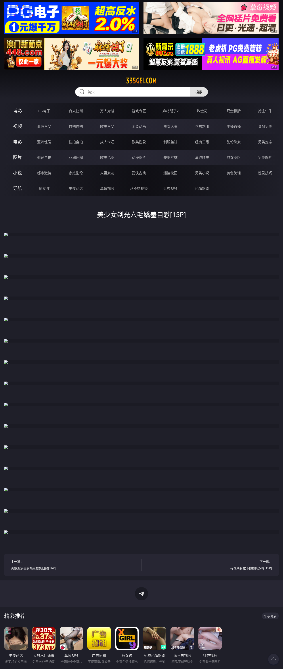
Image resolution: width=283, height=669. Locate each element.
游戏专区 (139, 111)
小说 (17, 173)
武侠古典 (139, 173)
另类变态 (265, 142)
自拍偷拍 (76, 126)
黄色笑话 (234, 173)
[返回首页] (273, 659)
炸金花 (202, 111)
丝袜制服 (202, 126)
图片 (17, 157)
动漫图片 (139, 157)
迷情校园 (170, 173)
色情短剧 (202, 188)
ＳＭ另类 (265, 126)
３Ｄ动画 (139, 126)
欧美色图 (107, 157)
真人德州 (76, 111)
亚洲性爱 (44, 142)
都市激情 (44, 173)
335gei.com (141, 80)
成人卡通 (107, 142)
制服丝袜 (170, 142)
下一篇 (251, 564)
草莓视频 (107, 188)
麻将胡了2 (171, 111)
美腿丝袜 (170, 157)
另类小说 (202, 173)
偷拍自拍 (76, 142)
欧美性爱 (139, 142)
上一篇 (33, 564)
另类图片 (265, 157)
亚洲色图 (76, 157)
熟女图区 (234, 157)
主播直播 (234, 126)
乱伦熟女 (234, 142)
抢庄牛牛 (265, 111)
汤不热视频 (139, 188)
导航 (17, 188)
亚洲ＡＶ (44, 126)
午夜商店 (76, 188)
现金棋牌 (234, 111)
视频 (17, 126)
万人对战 (107, 111)
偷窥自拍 (44, 157)
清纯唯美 (202, 157)
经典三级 (202, 142)
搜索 (199, 91)
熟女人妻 (170, 126)
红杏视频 (170, 188)
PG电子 (44, 111)
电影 (17, 142)
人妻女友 (107, 173)
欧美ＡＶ (107, 126)
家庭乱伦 (76, 173)
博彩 (17, 111)
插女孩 (44, 188)
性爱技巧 (265, 173)
